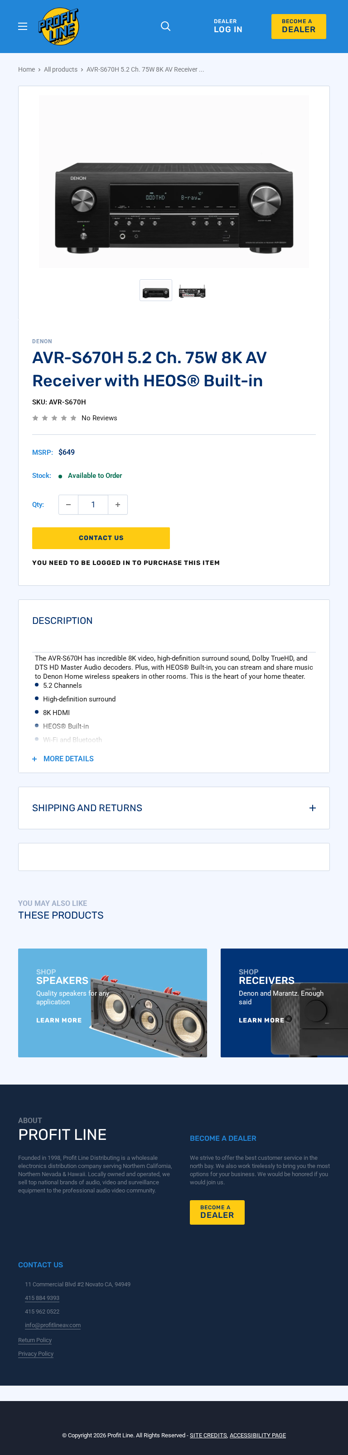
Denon (42, 341)
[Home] (59, 27)
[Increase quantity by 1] (117, 504)
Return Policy (35, 1340)
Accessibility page (258, 1435)
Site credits (208, 1435)
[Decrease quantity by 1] (68, 504)
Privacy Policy (35, 1353)
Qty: (38, 505)
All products (60, 69)
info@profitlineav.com (53, 1325)
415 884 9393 (42, 1297)
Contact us (101, 538)
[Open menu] (22, 26)
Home (26, 69)
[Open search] (171, 26)
